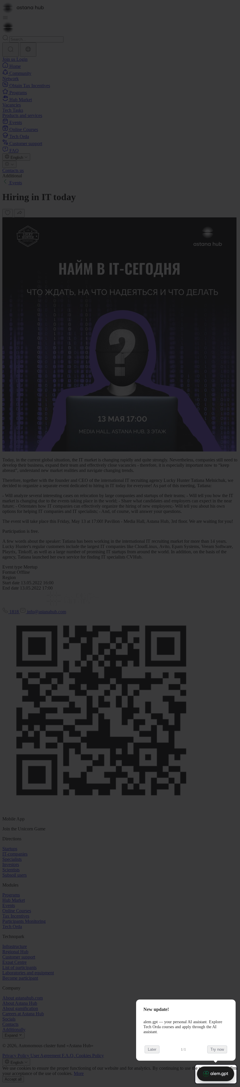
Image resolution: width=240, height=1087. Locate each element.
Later (152, 1049)
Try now (217, 1049)
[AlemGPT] (215, 1074)
